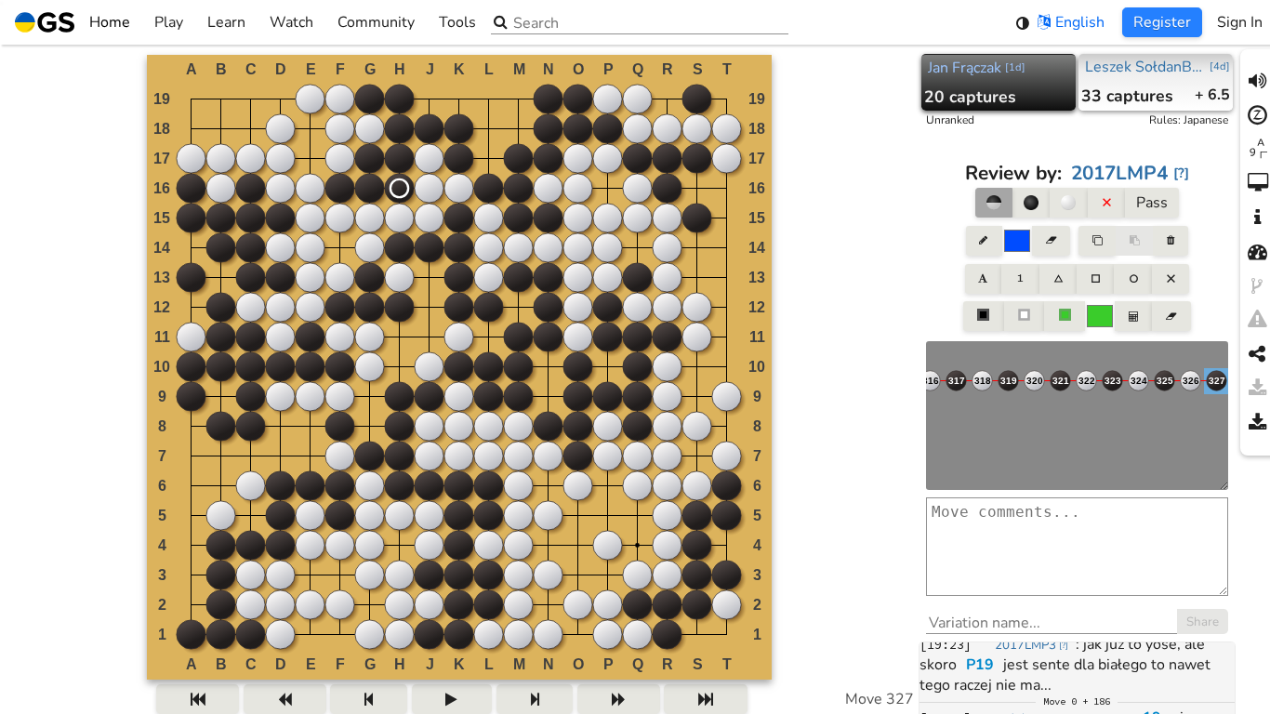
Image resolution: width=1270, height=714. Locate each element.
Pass (1152, 202)
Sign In (1240, 22)
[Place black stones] (1031, 203)
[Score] (1133, 316)
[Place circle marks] (1132, 279)
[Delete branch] (1170, 241)
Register (1162, 22)
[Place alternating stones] (993, 203)
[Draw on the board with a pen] (983, 241)
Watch (291, 22)
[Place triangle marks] (1058, 279)
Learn (226, 22)
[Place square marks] (1095, 279)
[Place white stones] (1068, 203)
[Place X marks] (1170, 279)
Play (168, 22)
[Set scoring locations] (983, 316)
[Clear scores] (1171, 316)
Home (109, 22)
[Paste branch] (1134, 241)
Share (1202, 622)
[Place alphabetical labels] (983, 279)
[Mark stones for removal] (1106, 203)
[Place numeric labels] (1019, 279)
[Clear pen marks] (1051, 241)
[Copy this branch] (1097, 241)
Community (376, 22)
